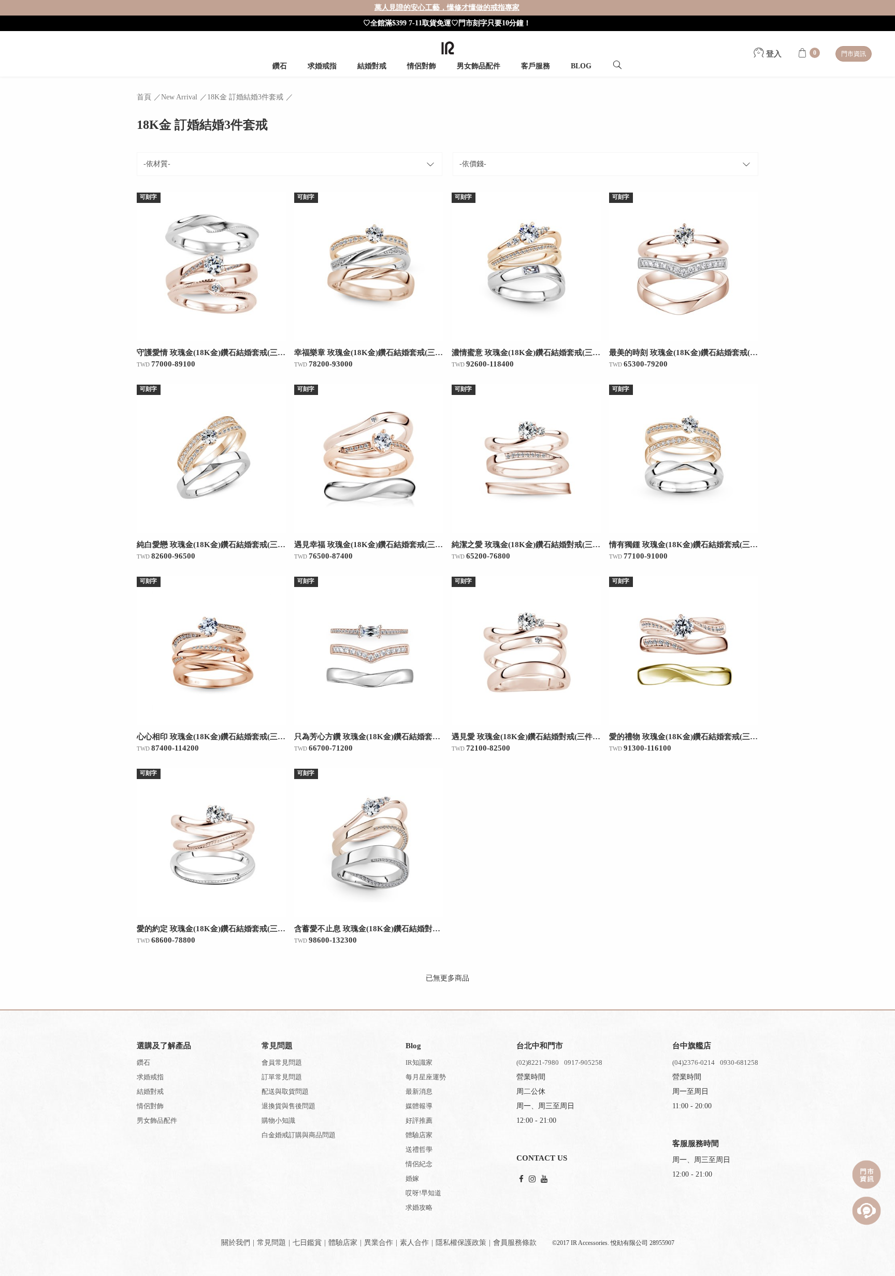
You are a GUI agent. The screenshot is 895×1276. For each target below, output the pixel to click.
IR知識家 (419, 1062)
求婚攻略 (419, 1207)
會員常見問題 (282, 1062)
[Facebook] (521, 1179)
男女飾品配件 (478, 66)
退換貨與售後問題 (288, 1106)
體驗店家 (419, 1135)
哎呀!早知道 (423, 1193)
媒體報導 (419, 1106)
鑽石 (279, 66)
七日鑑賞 (307, 1242)
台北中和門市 (539, 1046)
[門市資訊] (866, 1174)
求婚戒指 (322, 66)
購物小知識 (278, 1120)
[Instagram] (532, 1179)
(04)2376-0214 (693, 1062)
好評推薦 (419, 1120)
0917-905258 (583, 1062)
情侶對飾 (421, 66)
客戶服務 (535, 66)
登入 (773, 54)
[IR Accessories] (447, 47)
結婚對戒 (371, 66)
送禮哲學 (419, 1149)
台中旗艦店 (691, 1046)
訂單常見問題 (282, 1077)
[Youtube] (544, 1179)
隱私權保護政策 (461, 1242)
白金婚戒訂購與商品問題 (299, 1135)
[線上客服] (866, 1211)
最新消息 (419, 1091)
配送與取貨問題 (285, 1091)
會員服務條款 (515, 1242)
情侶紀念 (419, 1164)
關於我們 (235, 1242)
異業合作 (378, 1242)
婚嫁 (412, 1178)
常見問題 (271, 1242)
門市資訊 (853, 53)
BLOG (581, 66)
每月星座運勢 (426, 1077)
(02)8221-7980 (537, 1062)
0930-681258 (739, 1062)
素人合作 (414, 1242)
